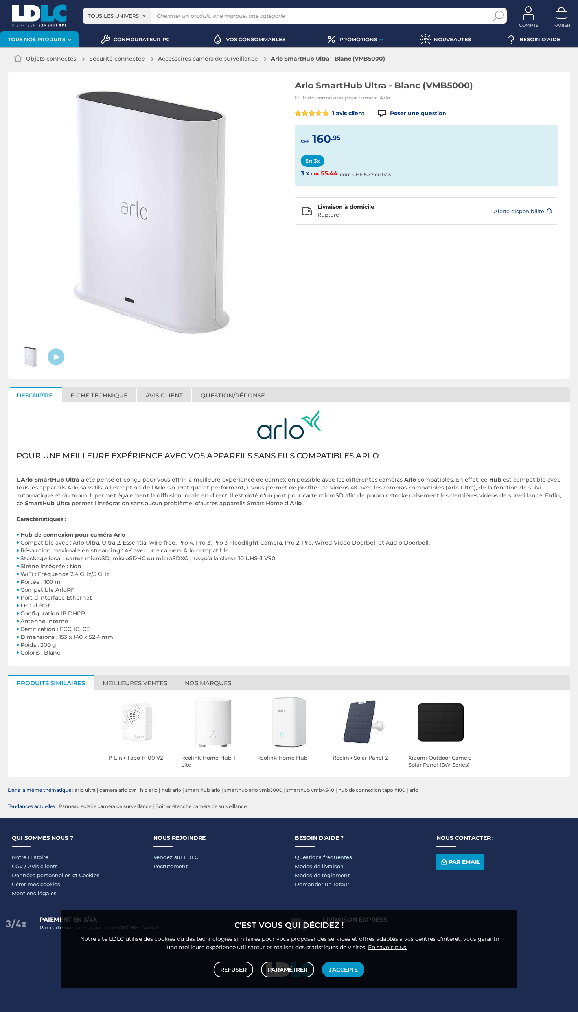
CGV (17, 866)
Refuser (233, 969)
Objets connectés (51, 58)
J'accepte (343, 969)
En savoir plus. (387, 947)
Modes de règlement (322, 875)
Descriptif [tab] (35, 395)
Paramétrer (287, 969)
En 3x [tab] (312, 161)
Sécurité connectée (117, 58)
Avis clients (43, 866)
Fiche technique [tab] (99, 395)
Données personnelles (41, 875)
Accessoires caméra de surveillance (208, 58)
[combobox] (117, 16)
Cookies (89, 875)
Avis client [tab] (164, 395)
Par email (464, 861)
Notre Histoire (30, 857)
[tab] (233, 394)
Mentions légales (34, 893)
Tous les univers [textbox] (113, 16)
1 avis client (347, 113)
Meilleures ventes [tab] (135, 683)
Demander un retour (322, 884)
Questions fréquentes (323, 857)
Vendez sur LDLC (175, 857)
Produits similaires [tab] (51, 683)
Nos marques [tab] (208, 683)
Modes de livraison (319, 866)
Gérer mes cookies (36, 884)
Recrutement (170, 866)
